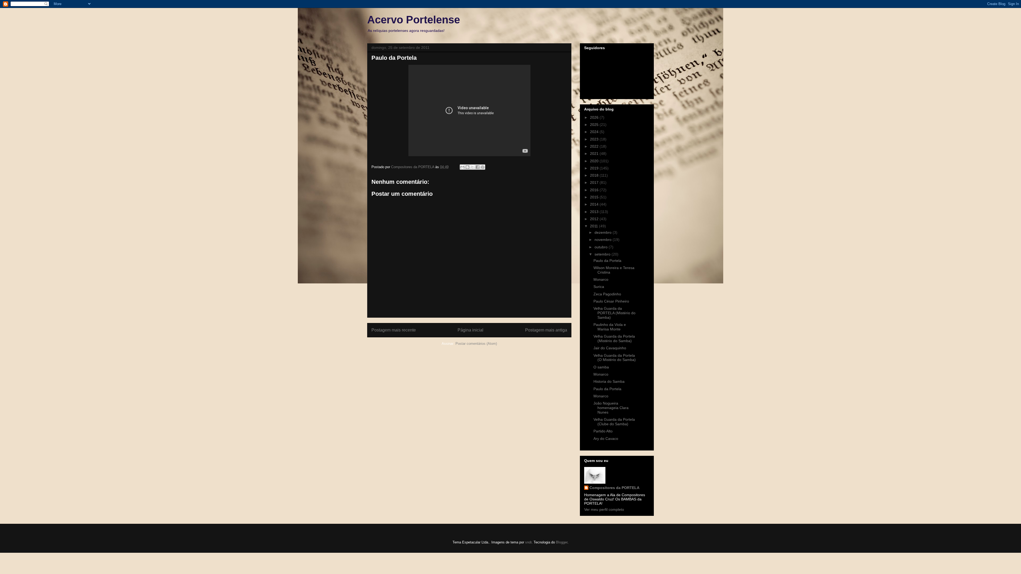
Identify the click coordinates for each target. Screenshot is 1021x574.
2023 (595, 139)
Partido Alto (603, 431)
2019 (595, 168)
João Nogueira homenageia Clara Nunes (611, 407)
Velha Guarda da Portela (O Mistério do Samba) (614, 357)
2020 (595, 161)
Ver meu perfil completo (604, 509)
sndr (528, 542)
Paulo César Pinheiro (611, 301)
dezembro (604, 232)
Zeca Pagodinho (607, 294)
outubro (602, 247)
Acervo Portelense (413, 19)
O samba (601, 367)
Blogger (561, 542)
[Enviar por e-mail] (462, 167)
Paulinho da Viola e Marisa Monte (609, 326)
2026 (595, 117)
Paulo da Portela (607, 260)
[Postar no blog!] (467, 167)
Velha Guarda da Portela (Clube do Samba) (614, 421)
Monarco (600, 279)
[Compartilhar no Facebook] (477, 167)
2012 (595, 219)
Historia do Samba (609, 381)
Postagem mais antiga (546, 330)
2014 (595, 204)
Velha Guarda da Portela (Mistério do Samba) (614, 338)
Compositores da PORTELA (614, 488)
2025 (595, 124)
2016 (595, 190)
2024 (595, 132)
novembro (604, 239)
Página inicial (470, 330)
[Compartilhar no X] (472, 167)
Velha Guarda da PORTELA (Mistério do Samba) (614, 313)
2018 (595, 175)
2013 (595, 212)
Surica (598, 286)
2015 (595, 197)
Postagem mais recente (393, 330)
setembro (603, 254)
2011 (594, 226)
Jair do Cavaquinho (609, 348)
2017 (595, 182)
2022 (595, 146)
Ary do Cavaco (605, 438)
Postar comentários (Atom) (476, 344)
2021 (595, 153)
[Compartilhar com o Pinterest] (482, 167)
